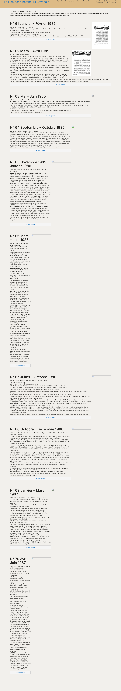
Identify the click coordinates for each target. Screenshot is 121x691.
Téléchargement (50, 39)
